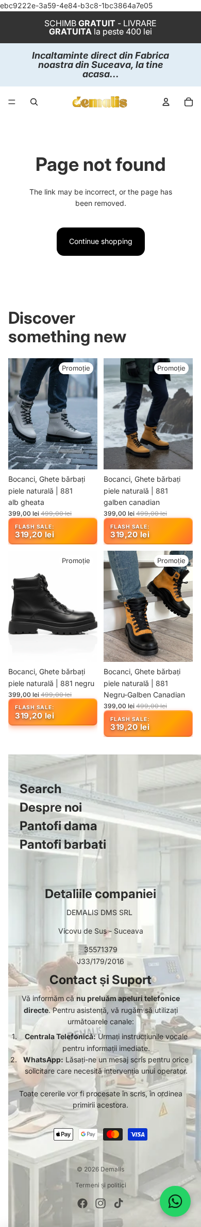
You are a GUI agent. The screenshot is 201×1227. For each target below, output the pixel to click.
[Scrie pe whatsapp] (175, 1201)
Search (40, 788)
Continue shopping (100, 241)
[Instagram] (100, 1203)
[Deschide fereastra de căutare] (34, 102)
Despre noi (51, 807)
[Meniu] (12, 102)
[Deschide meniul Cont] (166, 102)
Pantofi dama (58, 825)
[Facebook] (82, 1203)
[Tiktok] (118, 1203)
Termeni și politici (100, 1185)
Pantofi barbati (63, 844)
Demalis (112, 1169)
